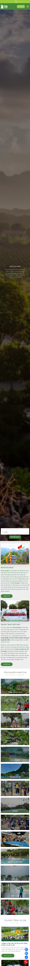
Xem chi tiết (8, 955)
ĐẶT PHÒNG (21, 6)
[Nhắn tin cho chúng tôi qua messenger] (26, 957)
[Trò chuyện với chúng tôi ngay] (26, 953)
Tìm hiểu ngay (15, 537)
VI (27, 1)
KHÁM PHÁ (7, 596)
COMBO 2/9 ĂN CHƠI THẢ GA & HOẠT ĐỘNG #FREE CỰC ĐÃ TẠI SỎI (14, 944)
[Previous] (2, 275)
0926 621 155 (21, 1)
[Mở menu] (27, 6)
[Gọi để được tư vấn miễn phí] (26, 949)
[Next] (27, 275)
